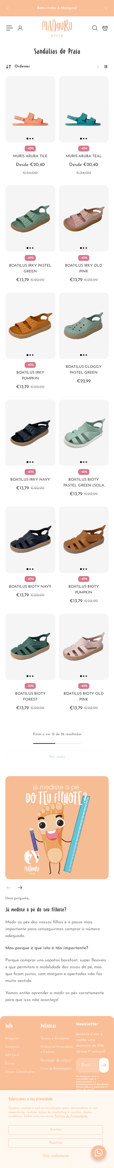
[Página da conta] (20, 28)
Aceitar (56, 1130)
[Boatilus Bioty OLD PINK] (84, 647)
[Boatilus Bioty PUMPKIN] (84, 540)
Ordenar (22, 66)
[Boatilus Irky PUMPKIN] (30, 326)
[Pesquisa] (95, 28)
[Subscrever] (104, 1065)
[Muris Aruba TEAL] (84, 109)
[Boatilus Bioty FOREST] (30, 647)
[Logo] (57, 28)
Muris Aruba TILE (30, 156)
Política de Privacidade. (71, 1116)
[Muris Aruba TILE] (30, 109)
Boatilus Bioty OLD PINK (84, 697)
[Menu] (9, 28)
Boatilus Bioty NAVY (30, 587)
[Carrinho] (105, 28)
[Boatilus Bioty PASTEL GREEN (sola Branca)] (84, 433)
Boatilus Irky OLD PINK (83, 269)
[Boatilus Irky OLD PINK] (84, 218)
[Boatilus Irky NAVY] (30, 433)
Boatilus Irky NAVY (30, 480)
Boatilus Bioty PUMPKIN (83, 590)
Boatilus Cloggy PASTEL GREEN (84, 370)
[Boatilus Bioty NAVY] (30, 540)
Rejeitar (55, 1143)
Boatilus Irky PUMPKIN (30, 376)
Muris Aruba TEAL (84, 156)
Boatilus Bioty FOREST (30, 697)
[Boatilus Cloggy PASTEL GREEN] (84, 326)
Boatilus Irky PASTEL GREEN (30, 269)
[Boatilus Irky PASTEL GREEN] (30, 218)
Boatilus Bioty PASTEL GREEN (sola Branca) (83, 483)
